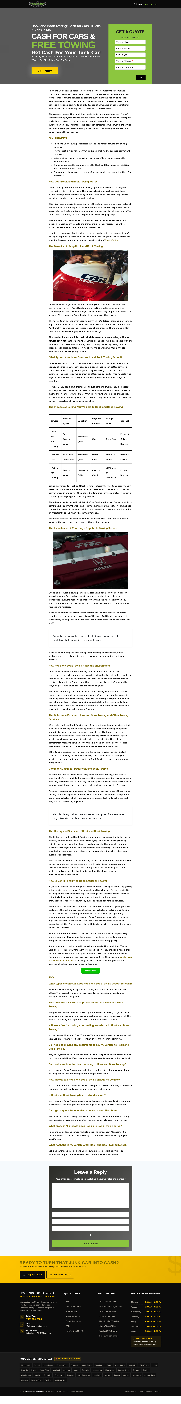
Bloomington (48, 1365)
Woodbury (99, 1365)
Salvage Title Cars (107, 1316)
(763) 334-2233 (33, 1319)
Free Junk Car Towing (108, 1336)
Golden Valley (60, 1380)
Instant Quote (90, 970)
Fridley (145, 1370)
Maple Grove (87, 1365)
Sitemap (158, 1391)
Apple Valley (44, 1370)
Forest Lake (59, 1375)
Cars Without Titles (107, 1326)
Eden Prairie (144, 1365)
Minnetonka (97, 1370)
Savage (126, 1375)
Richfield (48, 1380)
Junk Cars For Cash (107, 1301)
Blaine (33, 1370)
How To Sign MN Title (75, 1331)
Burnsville (132, 1365)
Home (68, 1301)
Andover (66, 1370)
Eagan (109, 1365)
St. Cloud (56, 1370)
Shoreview (137, 1375)
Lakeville (24, 1370)
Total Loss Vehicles (107, 1311)
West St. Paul (36, 1380)
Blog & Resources (73, 1321)
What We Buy (111, 240)
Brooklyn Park (62, 1365)
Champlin (47, 1375)
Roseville (85, 1370)
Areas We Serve (73, 1316)
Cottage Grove (123, 1370)
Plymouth (74, 1365)
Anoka (76, 1370)
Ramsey (108, 1375)
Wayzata (24, 1380)
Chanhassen (26, 1375)
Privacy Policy (130, 1391)
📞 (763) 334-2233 (32, 1275)
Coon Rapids (120, 1365)
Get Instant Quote (60, 1275)
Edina (155, 1365)
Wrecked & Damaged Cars (110, 1306)
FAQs (68, 1326)
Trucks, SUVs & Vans (108, 1331)
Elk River (136, 1370)
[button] (141, 77)
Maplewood (109, 1370)
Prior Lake (97, 1375)
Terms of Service (145, 1391)
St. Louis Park (149, 1375)
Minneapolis (25, 1365)
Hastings (70, 1375)
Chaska (37, 1375)
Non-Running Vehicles (109, 1321)
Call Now (44, 70)
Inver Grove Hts (84, 1375)
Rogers (117, 1375)
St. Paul (37, 1365)
